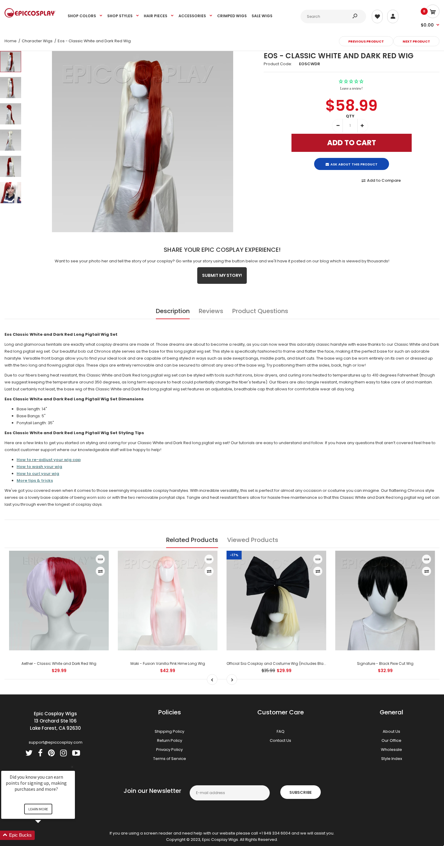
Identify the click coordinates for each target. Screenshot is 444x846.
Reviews (211, 311)
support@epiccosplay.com (55, 742)
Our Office (391, 740)
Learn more (38, 809)
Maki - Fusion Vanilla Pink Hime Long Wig (167, 663)
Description (173, 311)
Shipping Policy (169, 731)
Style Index (391, 758)
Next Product (416, 41)
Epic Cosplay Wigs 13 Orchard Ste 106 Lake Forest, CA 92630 (55, 720)
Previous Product (366, 41)
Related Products (192, 540)
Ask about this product (354, 159)
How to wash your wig (39, 466)
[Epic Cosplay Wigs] (30, 16)
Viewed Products (252, 540)
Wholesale (391, 749)
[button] (45, 835)
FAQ (281, 731)
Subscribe (300, 792)
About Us (391, 731)
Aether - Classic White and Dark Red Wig (58, 663)
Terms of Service (169, 758)
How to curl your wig (38, 473)
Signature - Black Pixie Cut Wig (385, 663)
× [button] (72, 767)
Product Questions (260, 311)
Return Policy (169, 740)
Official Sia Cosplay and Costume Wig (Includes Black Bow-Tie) (286, 663)
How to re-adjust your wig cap (49, 460)
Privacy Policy (169, 749)
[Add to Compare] (100, 571)
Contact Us (280, 740)
